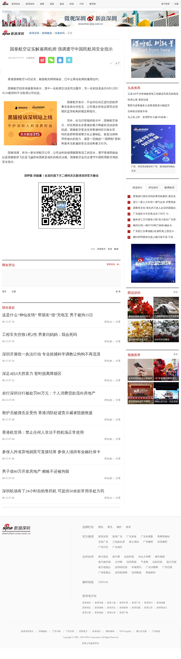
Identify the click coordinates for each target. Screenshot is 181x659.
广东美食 (131, 536)
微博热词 (169, 187)
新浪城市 (86, 602)
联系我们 (96, 631)
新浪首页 (16, 4)
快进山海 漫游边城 (138, 99)
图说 (100, 527)
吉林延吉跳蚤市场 (137, 111)
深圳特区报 (121, 567)
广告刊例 (56, 631)
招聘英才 (83, 631)
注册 (176, 4)
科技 (72, 4)
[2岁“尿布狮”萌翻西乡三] (166, 360)
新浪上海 (111, 602)
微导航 (92, 4)
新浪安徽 (136, 607)
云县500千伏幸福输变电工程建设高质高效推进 (153, 94)
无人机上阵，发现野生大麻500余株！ (148, 117)
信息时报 (129, 556)
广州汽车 (103, 547)
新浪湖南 (99, 607)
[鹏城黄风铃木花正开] (140, 321)
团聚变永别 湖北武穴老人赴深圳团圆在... (155, 208)
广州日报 (167, 567)
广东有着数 (147, 536)
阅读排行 (137, 187)
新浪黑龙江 (162, 607)
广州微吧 (148, 542)
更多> (176, 292)
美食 (52, 4)
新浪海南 (99, 612)
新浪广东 (117, 536)
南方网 (116, 556)
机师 (110, 249)
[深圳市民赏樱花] (166, 321)
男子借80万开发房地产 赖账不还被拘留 (35, 471)
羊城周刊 (136, 567)
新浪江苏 (148, 607)
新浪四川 (148, 602)
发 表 (118, 291)
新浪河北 (111, 607)
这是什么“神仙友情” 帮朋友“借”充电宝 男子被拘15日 (47, 315)
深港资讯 (60, 33)
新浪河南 (99, 602)
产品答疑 (156, 631)
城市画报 (160, 556)
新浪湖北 (86, 607)
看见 (109, 527)
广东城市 (117, 547)
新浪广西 (123, 612)
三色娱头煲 (118, 542)
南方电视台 (104, 567)
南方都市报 (104, 562)
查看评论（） (114, 264)
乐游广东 (103, 542)
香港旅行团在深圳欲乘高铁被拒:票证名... (155, 196)
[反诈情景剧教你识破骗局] (140, 360)
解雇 (116, 249)
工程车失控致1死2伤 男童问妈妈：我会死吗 (39, 334)
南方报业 (103, 556)
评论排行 (153, 187)
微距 (119, 527)
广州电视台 (104, 572)
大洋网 (118, 562)
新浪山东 (111, 612)
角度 (128, 527)
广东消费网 (152, 567)
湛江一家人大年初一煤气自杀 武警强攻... (155, 202)
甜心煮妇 (134, 542)
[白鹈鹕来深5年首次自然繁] (166, 298)
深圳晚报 (136, 572)
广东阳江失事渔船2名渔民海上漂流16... (154, 231)
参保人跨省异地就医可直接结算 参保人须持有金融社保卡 (51, 452)
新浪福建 (161, 602)
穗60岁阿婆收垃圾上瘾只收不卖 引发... (154, 237)
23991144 (103, 582)
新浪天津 (123, 602)
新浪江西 (86, 612)
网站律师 (110, 631)
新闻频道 (47, 33)
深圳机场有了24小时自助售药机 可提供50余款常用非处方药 (53, 491)
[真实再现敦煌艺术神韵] (140, 383)
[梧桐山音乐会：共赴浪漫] (166, 383)
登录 (4, 291)
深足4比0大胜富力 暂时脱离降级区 (32, 373)
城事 (42, 4)
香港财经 (151, 572)
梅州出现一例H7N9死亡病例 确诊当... (153, 225)
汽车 (82, 4)
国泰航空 (101, 249)
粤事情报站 (163, 536)
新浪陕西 (123, 607)
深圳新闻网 (121, 572)
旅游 (62, 4)
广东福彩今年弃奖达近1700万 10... (151, 213)
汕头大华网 (144, 556)
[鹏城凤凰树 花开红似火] (140, 298)
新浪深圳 (30, 4)
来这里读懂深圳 (145, 166)
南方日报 (171, 562)
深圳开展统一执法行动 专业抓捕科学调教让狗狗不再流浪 (51, 354)
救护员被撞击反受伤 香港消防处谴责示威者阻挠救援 (47, 413)
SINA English (125, 631)
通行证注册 (141, 631)
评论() (108, 321)
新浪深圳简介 (27, 631)
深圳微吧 (162, 542)
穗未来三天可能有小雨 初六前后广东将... (155, 219)
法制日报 (157, 562)
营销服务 (43, 631)
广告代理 (70, 631)
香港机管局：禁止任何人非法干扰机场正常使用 (43, 432)
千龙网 (144, 562)
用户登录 (165, 4)
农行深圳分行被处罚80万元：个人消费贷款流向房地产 (48, 393)
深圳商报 (131, 562)
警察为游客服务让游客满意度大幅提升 (149, 105)
